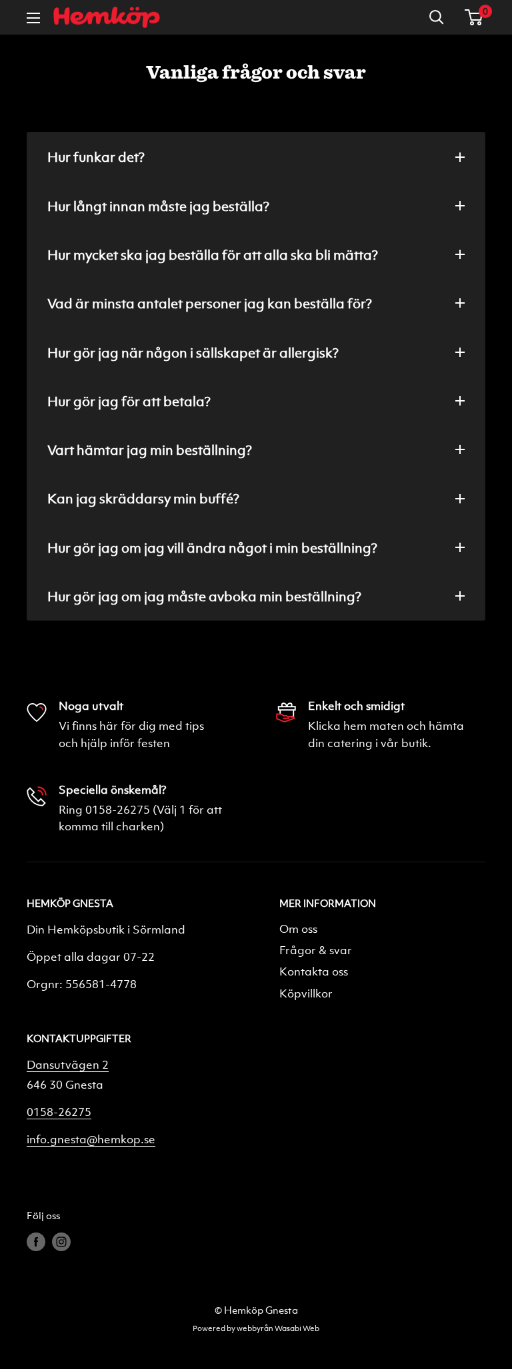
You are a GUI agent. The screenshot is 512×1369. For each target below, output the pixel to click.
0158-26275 (59, 1111)
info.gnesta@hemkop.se (91, 1139)
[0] (474, 17)
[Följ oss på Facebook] (36, 1241)
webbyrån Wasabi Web (278, 1327)
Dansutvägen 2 (68, 1064)
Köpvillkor (306, 993)
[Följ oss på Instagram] (61, 1241)
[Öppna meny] (33, 18)
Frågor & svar (315, 950)
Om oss (298, 928)
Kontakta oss (313, 971)
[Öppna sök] (436, 17)
